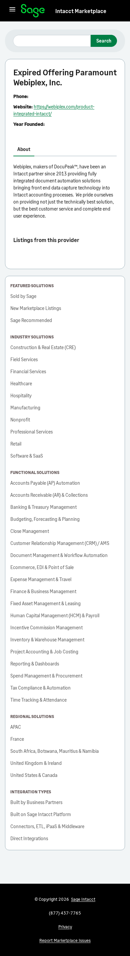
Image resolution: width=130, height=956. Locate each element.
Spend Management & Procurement (46, 676)
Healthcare (21, 383)
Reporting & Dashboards (34, 663)
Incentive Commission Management (46, 627)
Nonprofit (20, 419)
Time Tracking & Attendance (38, 700)
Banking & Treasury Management (43, 507)
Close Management (29, 531)
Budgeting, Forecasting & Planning (45, 519)
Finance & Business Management (43, 591)
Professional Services (31, 431)
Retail (15, 444)
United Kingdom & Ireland (36, 763)
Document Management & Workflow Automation (59, 555)
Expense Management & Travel (40, 579)
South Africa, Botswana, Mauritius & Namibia (54, 751)
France (17, 739)
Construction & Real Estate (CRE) (43, 347)
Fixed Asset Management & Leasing (45, 603)
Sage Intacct (83, 899)
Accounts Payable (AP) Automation (45, 483)
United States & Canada (33, 775)
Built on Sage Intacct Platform (40, 814)
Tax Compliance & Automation (40, 688)
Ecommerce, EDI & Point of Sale (42, 567)
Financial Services (28, 371)
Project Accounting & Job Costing (44, 651)
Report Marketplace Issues (65, 940)
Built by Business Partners (36, 802)
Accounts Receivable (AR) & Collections (49, 495)
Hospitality (21, 395)
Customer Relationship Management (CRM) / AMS (59, 543)
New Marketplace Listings (35, 308)
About (23, 149)
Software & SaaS (26, 456)
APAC (15, 727)
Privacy (65, 926)
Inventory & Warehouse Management (47, 639)
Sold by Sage (23, 296)
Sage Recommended (31, 320)
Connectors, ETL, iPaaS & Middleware (47, 826)
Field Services (24, 359)
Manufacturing (25, 407)
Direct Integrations (29, 838)
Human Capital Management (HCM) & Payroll (54, 615)
